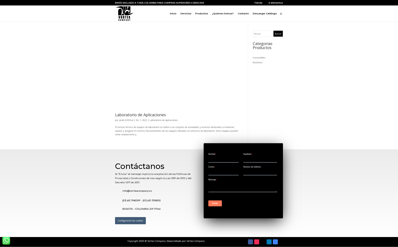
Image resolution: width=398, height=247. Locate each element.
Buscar (278, 33)
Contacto (243, 13)
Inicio (173, 13)
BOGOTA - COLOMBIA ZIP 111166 (141, 209)
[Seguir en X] (262, 241)
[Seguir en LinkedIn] (269, 241)
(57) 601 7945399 (131, 200)
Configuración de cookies (130, 220)
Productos (201, 13)
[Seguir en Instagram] (256, 241)
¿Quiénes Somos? (223, 13)
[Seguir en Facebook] (250, 241)
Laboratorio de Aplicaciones (140, 115)
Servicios (185, 13)
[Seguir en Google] (275, 241)
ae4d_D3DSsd (126, 120)
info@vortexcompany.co (137, 191)
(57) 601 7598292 (152, 200)
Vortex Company (156, 241)
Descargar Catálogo (265, 13)
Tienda (258, 3)
